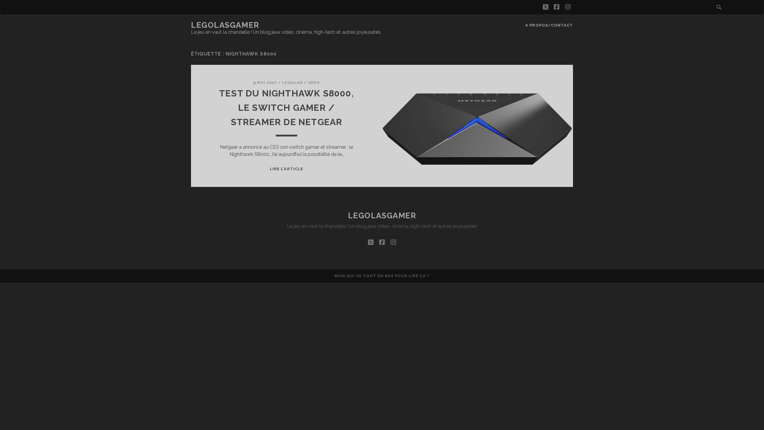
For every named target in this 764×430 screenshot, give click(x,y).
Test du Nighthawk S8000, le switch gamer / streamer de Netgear (286, 107)
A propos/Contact (549, 25)
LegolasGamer (225, 25)
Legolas (292, 82)
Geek (314, 82)
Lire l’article (286, 169)
